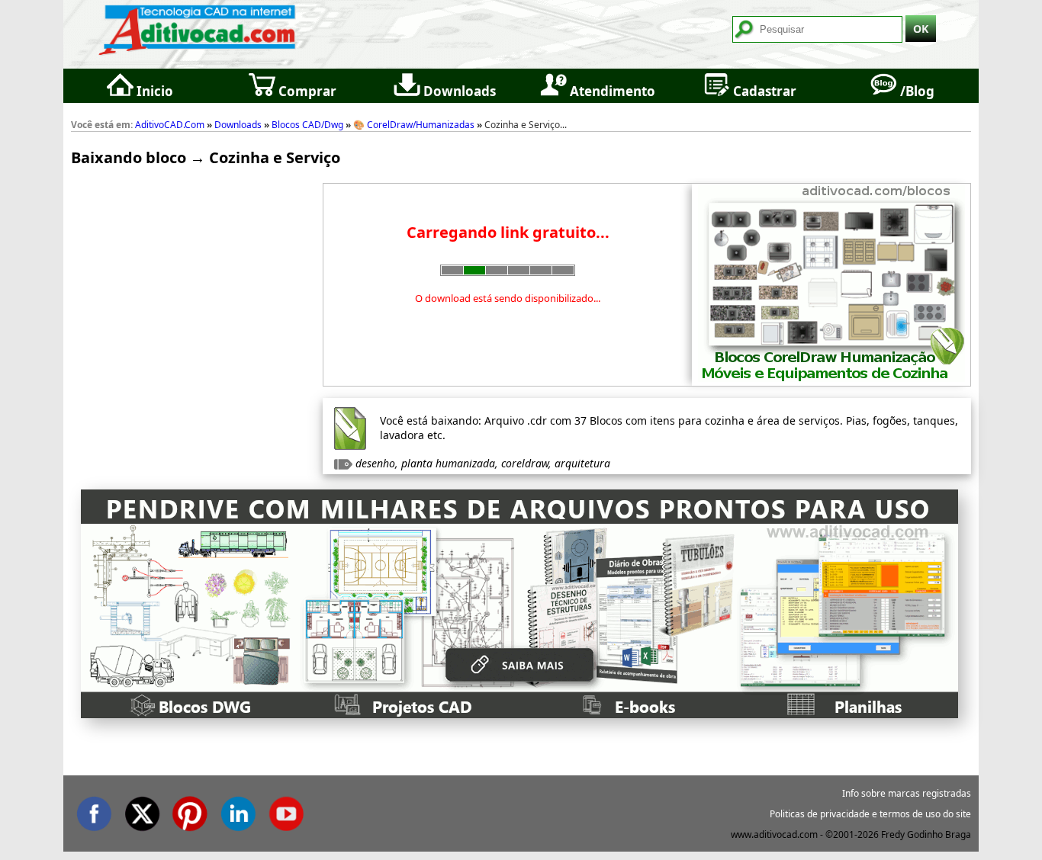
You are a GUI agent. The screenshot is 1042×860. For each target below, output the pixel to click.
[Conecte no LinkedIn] (238, 810)
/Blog (915, 91)
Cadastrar (763, 91)
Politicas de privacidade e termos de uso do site (870, 813)
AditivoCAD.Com (169, 124)
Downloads (458, 91)
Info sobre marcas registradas (906, 793)
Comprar (305, 91)
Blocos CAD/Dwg (307, 124)
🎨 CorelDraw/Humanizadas (413, 124)
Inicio (153, 91)
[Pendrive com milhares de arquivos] (519, 713)
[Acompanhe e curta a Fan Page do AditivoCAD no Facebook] (94, 810)
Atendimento (611, 91)
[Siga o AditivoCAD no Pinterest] (190, 810)
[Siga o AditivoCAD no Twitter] (142, 810)
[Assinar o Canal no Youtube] (286, 810)
